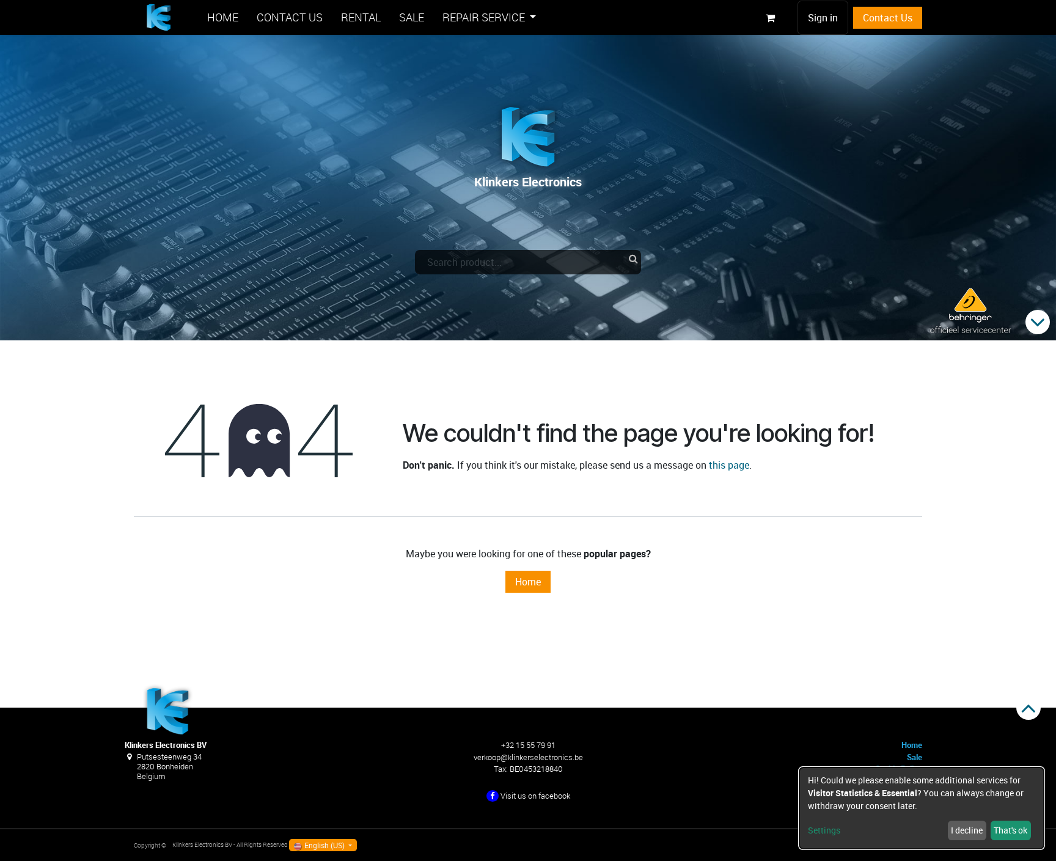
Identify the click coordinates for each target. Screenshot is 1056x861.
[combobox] (528, 262)
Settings (824, 830)
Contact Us (887, 17)
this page (729, 465)
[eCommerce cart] (770, 18)
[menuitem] (223, 17)
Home (528, 581)
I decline (967, 830)
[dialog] (921, 808)
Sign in (823, 17)
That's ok (1010, 830)
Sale (914, 757)
